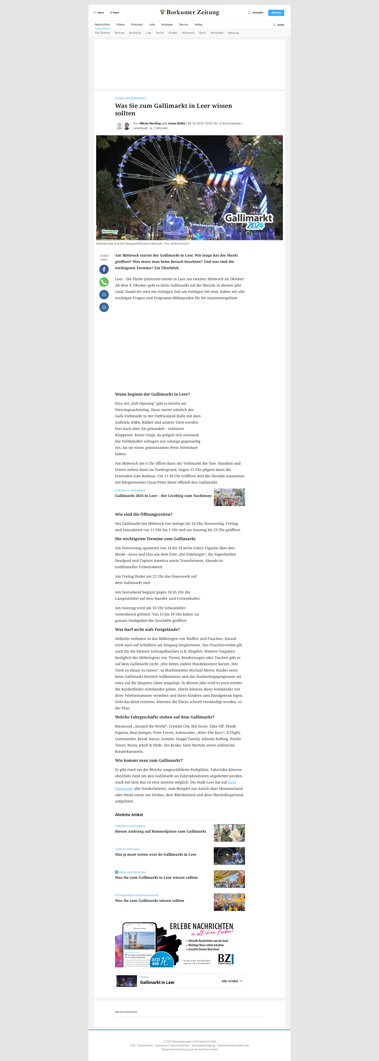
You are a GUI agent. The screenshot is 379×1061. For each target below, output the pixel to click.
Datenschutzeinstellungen (233, 1045)
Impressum (162, 1045)
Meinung (233, 33)
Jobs (152, 24)
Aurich (160, 33)
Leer (148, 33)
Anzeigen (167, 24)
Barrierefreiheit (180, 1045)
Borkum (119, 33)
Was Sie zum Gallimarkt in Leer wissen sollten (156, 877)
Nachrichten (102, 24)
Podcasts (137, 24)
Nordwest (135, 33)
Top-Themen (102, 33)
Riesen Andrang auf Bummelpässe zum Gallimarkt (160, 831)
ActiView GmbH (208, 1049)
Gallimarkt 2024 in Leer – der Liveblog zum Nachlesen (163, 495)
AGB (132, 1045)
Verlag (198, 24)
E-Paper (115, 12)
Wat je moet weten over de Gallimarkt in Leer (156, 854)
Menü (100, 12)
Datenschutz (145, 1045)
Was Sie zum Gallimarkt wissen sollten (149, 900)
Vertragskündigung (203, 1045)
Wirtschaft (216, 33)
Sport (202, 33)
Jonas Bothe (176, 123)
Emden (173, 33)
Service (183, 24)
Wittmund (188, 33)
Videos (120, 24)
